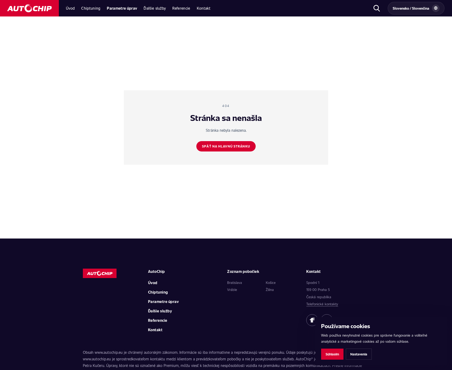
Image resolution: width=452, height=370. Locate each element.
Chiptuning (90, 8)
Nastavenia (358, 354)
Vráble (232, 289)
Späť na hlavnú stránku (226, 146)
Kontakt (203, 8)
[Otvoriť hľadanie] (376, 8)
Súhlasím (332, 354)
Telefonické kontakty (322, 304)
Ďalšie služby (155, 8)
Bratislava (234, 282)
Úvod (70, 8)
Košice (271, 282)
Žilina (270, 289)
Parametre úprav (122, 8)
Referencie (181, 8)
